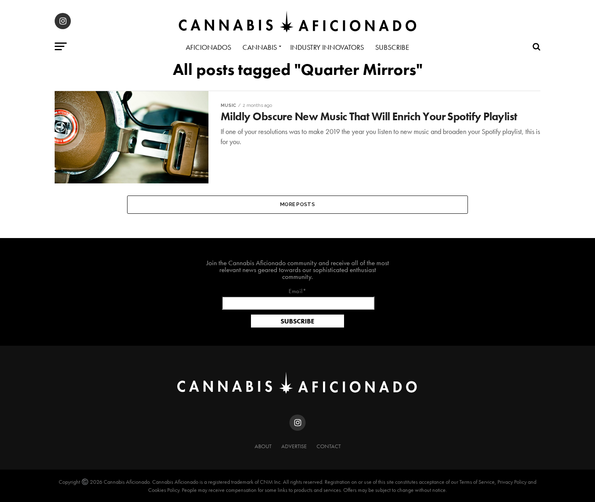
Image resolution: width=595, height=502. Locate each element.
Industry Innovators (327, 47)
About (263, 446)
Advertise (294, 446)
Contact (329, 446)
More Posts (297, 204)
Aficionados (208, 47)
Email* (298, 291)
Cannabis (259, 47)
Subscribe (392, 47)
